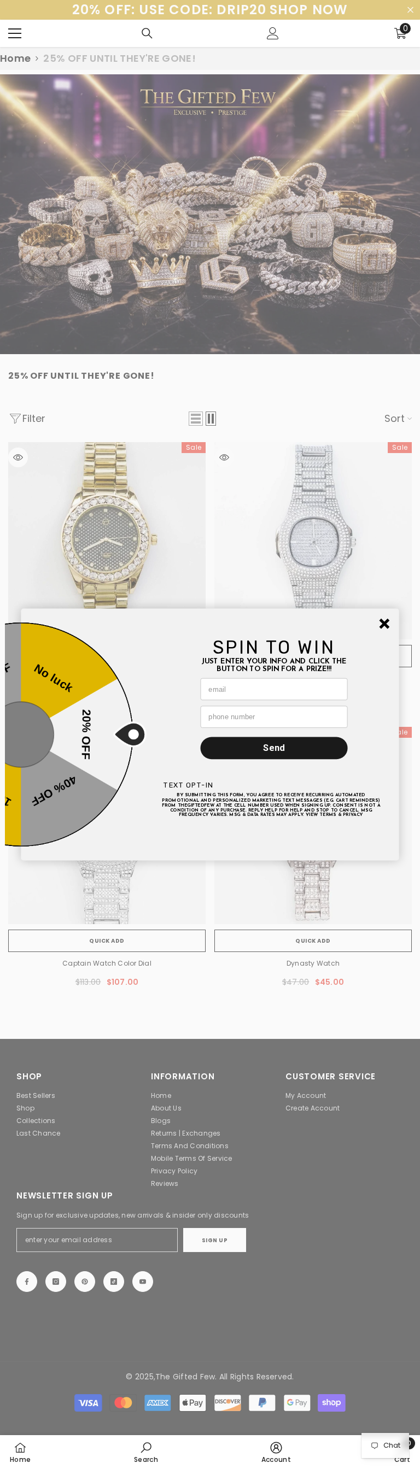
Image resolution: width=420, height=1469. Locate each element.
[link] (146, 1452)
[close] (384, 623)
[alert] (210, 735)
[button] (384, 623)
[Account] (273, 33)
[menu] (14, 33)
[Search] (147, 33)
